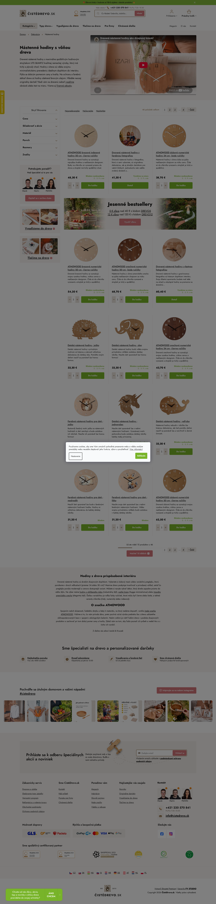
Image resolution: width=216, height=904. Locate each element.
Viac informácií (136, 449)
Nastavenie (75, 456)
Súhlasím (141, 455)
